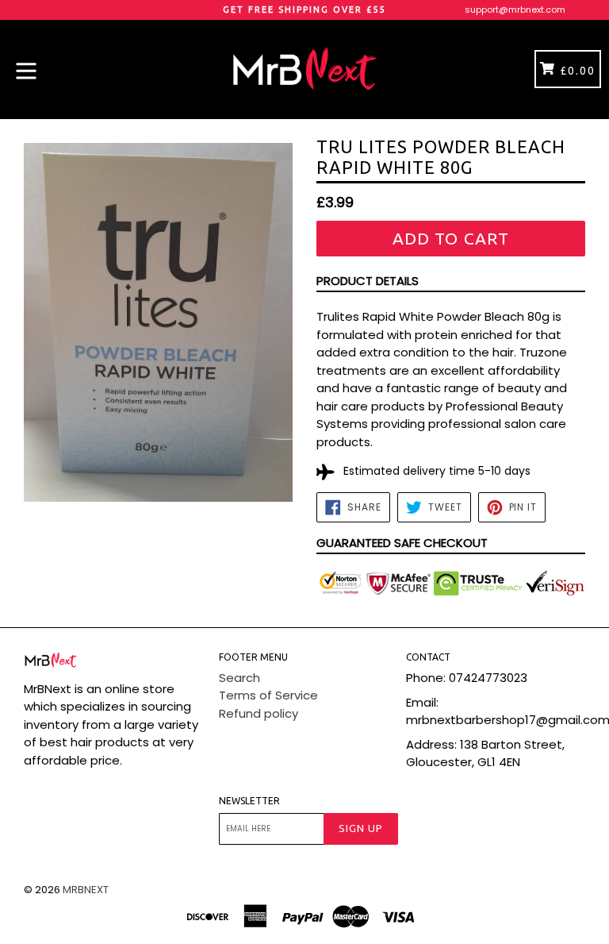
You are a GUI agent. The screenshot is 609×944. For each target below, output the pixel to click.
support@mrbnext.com (515, 9)
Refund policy (258, 713)
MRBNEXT (86, 889)
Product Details (367, 280)
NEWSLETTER (249, 801)
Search (239, 677)
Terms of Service (268, 695)
